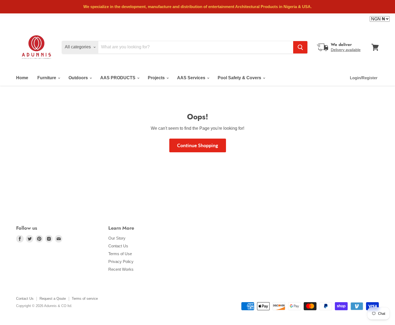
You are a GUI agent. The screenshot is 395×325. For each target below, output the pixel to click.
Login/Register (364, 77)
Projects (157, 77)
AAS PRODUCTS (118, 77)
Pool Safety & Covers (240, 77)
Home (22, 77)
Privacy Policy (121, 261)
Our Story (116, 238)
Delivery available (346, 50)
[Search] (300, 47)
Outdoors (79, 77)
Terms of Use (120, 253)
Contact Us (118, 246)
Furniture (47, 77)
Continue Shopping (197, 145)
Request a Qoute (53, 299)
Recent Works (121, 269)
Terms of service (85, 299)
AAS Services (191, 77)
